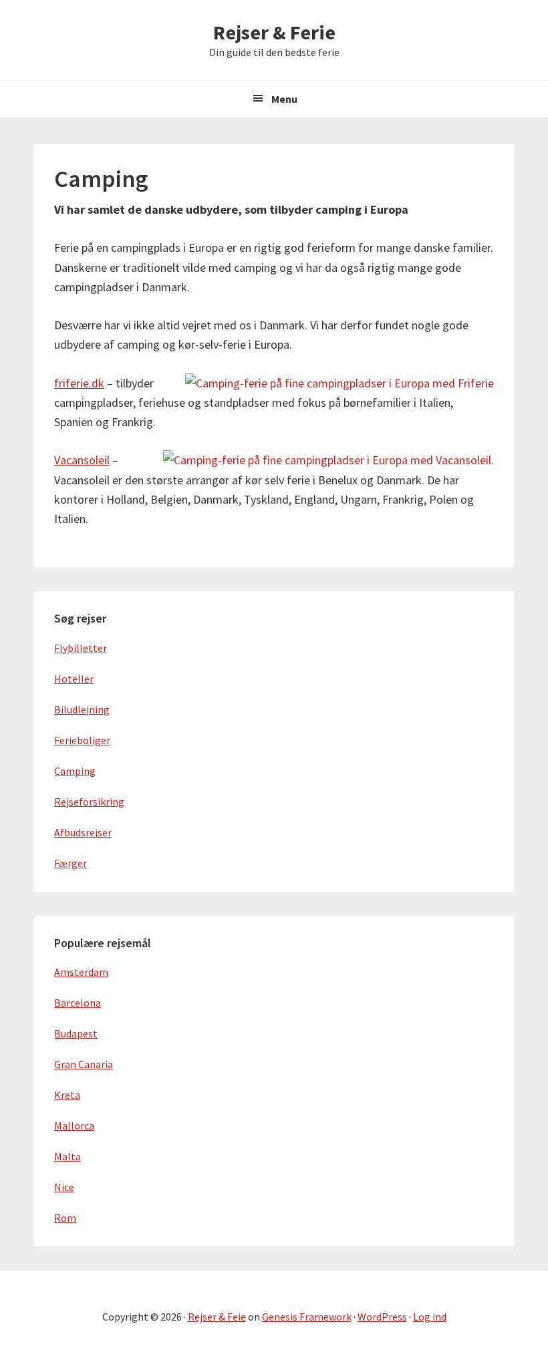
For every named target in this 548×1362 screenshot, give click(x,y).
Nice (64, 1187)
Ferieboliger (82, 740)
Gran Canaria (83, 1064)
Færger (70, 863)
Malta (67, 1156)
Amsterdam (81, 972)
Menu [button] (284, 99)
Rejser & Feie (217, 1316)
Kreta (67, 1094)
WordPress (382, 1316)
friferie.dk (79, 383)
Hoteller (74, 678)
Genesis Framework (307, 1316)
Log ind (429, 1316)
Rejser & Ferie (274, 32)
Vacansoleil (82, 460)
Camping (75, 771)
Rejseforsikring (89, 801)
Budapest (76, 1033)
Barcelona (77, 1002)
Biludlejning (82, 709)
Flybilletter (80, 648)
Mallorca (74, 1125)
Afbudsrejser (83, 832)
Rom (65, 1217)
